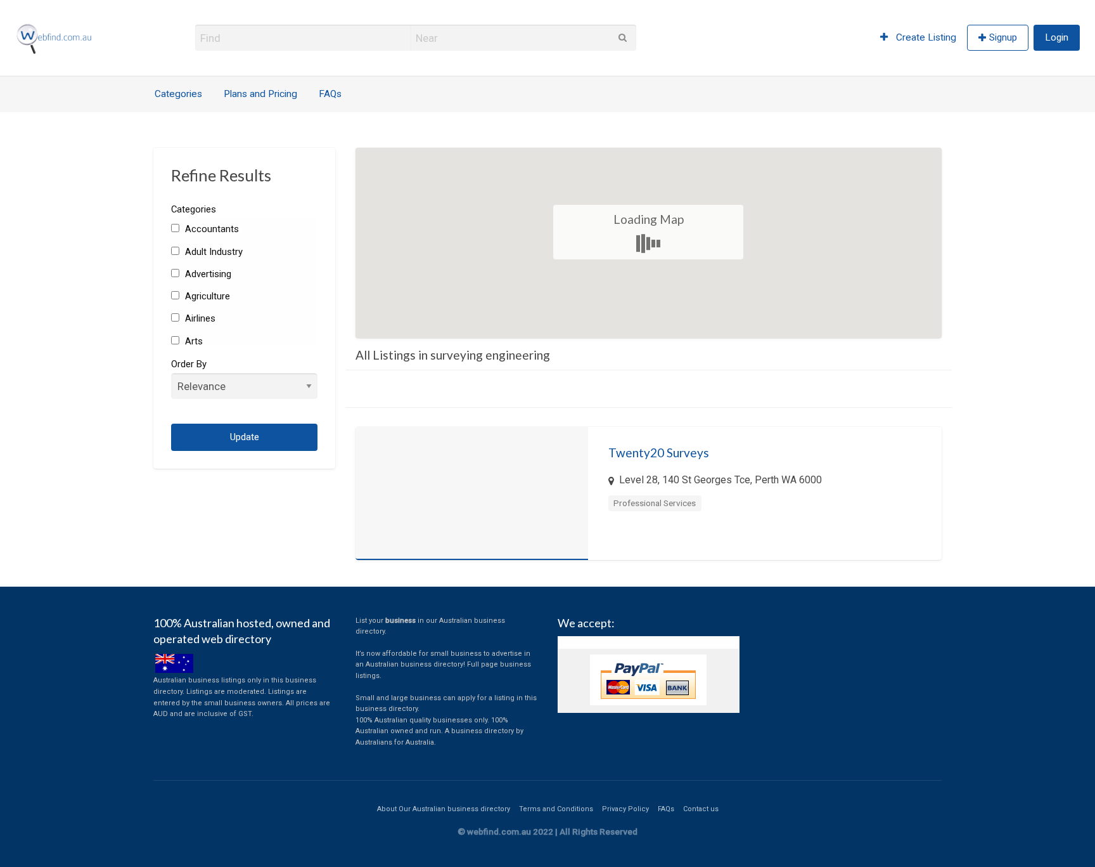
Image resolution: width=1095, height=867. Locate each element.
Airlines (198, 318)
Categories (178, 94)
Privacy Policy (625, 809)
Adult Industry (212, 251)
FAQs (330, 94)
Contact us (701, 809)
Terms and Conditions (556, 809)
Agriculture (205, 296)
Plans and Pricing (260, 94)
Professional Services (654, 503)
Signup (1003, 37)
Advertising (206, 274)
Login (1056, 37)
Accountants (210, 229)
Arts (192, 341)
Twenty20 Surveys (658, 452)
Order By (189, 364)
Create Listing (924, 37)
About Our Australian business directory (443, 809)
